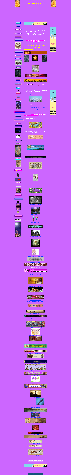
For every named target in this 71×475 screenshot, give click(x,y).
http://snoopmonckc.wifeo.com (35, 455)
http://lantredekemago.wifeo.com (35, 348)
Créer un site (38, 473)
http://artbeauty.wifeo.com (42, 170)
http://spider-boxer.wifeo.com (35, 388)
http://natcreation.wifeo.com (35, 300)
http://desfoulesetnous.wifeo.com (35, 286)
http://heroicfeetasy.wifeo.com (35, 313)
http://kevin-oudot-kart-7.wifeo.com (35, 327)
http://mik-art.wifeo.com (35, 292)
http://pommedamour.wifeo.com (35, 353)
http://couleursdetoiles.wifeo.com (35, 194)
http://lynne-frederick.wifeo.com (35, 204)
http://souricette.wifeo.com (29, 142)
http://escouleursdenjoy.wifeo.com (35, 247)
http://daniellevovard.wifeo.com (35, 412)
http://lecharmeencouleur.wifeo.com (37, 107)
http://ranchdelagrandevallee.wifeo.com (35, 236)
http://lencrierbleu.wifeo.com (35, 407)
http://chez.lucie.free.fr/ (35, 443)
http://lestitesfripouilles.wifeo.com (35, 335)
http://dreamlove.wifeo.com (35, 341)
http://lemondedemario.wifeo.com (35, 417)
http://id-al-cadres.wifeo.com (35, 383)
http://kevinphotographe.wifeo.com (35, 397)
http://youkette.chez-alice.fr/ (35, 448)
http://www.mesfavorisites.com (35, 160)
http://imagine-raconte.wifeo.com (35, 370)
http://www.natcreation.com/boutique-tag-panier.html (35, 301)
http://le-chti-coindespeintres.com (35, 222)
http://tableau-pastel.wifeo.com (35, 423)
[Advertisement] (35, 13)
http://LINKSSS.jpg (35, 359)
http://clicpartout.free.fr (35, 363)
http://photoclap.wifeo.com (35, 318)
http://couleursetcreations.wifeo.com (35, 229)
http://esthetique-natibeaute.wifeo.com (35, 256)
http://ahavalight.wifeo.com (29, 152)
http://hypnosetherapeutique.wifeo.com (35, 214)
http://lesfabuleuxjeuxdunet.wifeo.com (35, 439)
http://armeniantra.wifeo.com (35, 95)
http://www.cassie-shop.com (35, 274)
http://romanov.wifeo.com (35, 262)
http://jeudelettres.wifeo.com (29, 309)
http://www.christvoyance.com (35, 109)
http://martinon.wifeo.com (35, 434)
